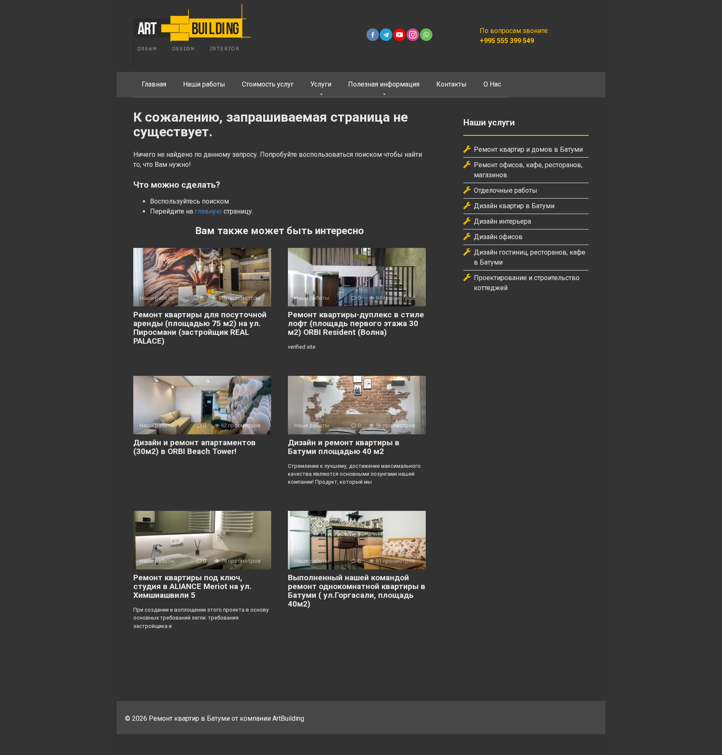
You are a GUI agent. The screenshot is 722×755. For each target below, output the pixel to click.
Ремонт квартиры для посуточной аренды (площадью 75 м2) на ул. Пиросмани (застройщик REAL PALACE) (200, 328)
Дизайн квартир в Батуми (514, 206)
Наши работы (204, 84)
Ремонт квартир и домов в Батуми (528, 149)
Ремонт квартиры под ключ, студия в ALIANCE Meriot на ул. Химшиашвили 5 (192, 586)
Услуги (320, 84)
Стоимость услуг (268, 84)
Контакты (451, 84)
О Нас (492, 84)
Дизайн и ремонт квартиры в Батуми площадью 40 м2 (343, 447)
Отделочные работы (505, 190)
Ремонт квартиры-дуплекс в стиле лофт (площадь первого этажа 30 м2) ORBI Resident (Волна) (356, 323)
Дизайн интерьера (502, 221)
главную (208, 211)
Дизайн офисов (498, 237)
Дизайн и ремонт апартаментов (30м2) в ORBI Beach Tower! (194, 447)
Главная (154, 84)
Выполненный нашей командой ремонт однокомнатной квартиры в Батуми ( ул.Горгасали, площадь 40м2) (356, 591)
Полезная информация (383, 84)
